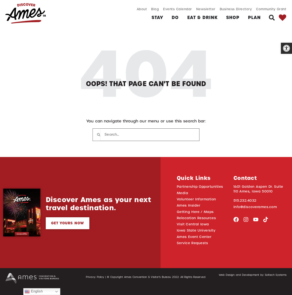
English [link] (36, 291)
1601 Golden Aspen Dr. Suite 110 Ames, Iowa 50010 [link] (258, 188)
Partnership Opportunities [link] (200, 186)
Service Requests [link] (192, 243)
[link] (286, 48)
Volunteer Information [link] (196, 199)
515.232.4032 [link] (245, 200)
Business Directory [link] (236, 9)
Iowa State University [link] (196, 230)
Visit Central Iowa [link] (193, 224)
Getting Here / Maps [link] (195, 212)
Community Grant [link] (271, 9)
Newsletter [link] (205, 9)
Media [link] (182, 193)
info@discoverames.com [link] (255, 207)
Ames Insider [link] (189, 205)
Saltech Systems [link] (276, 274)
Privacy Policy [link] (95, 277)
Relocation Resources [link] (196, 218)
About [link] (142, 9)
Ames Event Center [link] (194, 237)
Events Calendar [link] (177, 9)
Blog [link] (155, 9)
